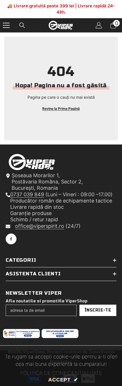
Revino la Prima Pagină (61, 108)
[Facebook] (11, 239)
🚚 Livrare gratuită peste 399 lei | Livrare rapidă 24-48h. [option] (61, 9)
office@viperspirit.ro (39, 226)
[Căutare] (22, 25)
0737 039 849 (27, 194)
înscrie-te (98, 310)
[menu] (6, 25)
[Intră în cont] (99, 25)
